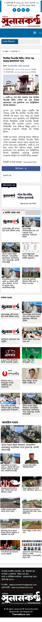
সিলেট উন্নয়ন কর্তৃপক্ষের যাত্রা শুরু (31, 340)
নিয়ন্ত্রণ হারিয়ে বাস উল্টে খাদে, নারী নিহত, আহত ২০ (32, 489)
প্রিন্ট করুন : (20, 168)
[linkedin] (23, 10)
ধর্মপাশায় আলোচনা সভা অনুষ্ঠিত (10, 340)
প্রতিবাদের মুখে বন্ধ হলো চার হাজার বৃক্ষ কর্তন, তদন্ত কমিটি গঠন (32, 511)
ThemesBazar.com (21, 614)
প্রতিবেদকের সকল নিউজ (28, 204)
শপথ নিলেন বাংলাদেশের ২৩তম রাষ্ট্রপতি (9, 553)
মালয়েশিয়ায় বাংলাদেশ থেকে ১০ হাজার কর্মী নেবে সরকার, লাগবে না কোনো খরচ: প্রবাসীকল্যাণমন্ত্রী (10, 283)
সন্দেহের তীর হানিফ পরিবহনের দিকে (29, 466)
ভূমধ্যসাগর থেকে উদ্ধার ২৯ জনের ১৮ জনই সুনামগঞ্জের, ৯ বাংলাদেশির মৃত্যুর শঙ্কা (32, 555)
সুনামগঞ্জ (14, 51)
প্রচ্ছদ (6, 51)
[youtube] (28, 10)
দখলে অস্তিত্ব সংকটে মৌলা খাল (32, 532)
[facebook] (14, 10)
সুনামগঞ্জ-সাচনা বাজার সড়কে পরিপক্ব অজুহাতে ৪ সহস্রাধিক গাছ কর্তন (10, 533)
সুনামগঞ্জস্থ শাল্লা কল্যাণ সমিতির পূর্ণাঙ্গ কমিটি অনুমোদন (30, 256)
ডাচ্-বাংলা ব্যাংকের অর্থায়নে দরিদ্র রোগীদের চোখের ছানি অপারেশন (10, 408)
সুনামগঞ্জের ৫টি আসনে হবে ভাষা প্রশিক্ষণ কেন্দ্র (11, 229)
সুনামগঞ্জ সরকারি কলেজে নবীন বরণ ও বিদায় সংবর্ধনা (30, 281)
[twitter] (19, 10)
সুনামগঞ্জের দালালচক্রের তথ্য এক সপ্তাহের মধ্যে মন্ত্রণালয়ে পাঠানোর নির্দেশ (30, 232)
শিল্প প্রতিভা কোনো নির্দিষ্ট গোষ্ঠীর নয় (30, 382)
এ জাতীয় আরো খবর (11, 212)
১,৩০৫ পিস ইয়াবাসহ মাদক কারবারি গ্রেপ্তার (9, 361)
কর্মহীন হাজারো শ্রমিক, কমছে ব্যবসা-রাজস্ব (9, 510)
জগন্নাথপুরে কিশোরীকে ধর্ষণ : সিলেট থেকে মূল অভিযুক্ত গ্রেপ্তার (9, 490)
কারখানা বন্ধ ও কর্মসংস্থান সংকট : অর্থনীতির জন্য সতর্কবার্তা (7, 384)
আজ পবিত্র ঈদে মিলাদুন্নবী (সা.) (28, 361)
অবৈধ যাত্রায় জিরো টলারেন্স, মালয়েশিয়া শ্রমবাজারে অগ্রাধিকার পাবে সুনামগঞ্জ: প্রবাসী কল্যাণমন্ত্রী (10, 258)
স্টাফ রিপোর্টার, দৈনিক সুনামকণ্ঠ (18, 66)
